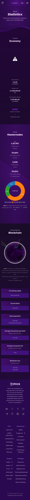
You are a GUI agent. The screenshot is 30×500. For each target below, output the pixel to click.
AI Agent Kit (19, 433)
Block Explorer (21, 440)
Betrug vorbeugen (21, 482)
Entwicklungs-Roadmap (21, 451)
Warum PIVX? (9, 475)
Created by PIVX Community (15, 495)
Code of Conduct (20, 465)
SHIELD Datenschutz (9, 434)
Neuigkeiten (20, 446)
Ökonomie (9, 452)
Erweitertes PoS (9, 438)
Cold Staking (9, 442)
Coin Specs (21, 436)
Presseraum (20, 462)
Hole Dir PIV (9, 430)
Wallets (21, 430)
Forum (8, 468)
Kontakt (9, 479)
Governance (9, 448)
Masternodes (9, 445)
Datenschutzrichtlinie (21, 475)
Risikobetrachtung (21, 479)
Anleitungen (9, 472)
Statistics (20, 443)
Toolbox (8, 462)
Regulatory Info (21, 468)
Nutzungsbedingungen (21, 472)
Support (8, 465)
